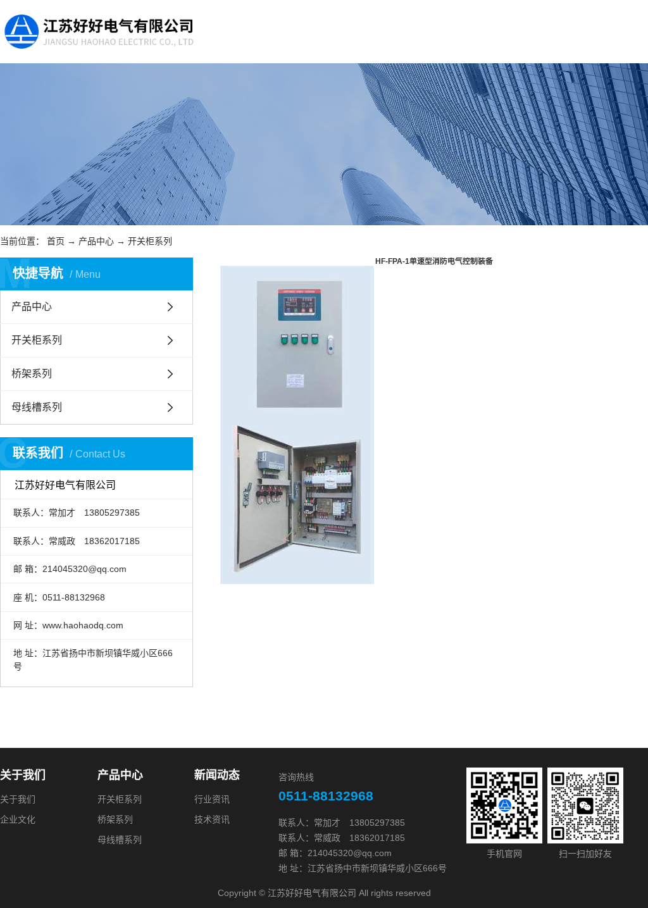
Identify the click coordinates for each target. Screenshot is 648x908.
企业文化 (17, 819)
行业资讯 (212, 799)
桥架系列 (31, 373)
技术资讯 (212, 819)
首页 (56, 241)
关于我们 (17, 799)
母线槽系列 (36, 407)
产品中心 (96, 241)
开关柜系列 (150, 241)
